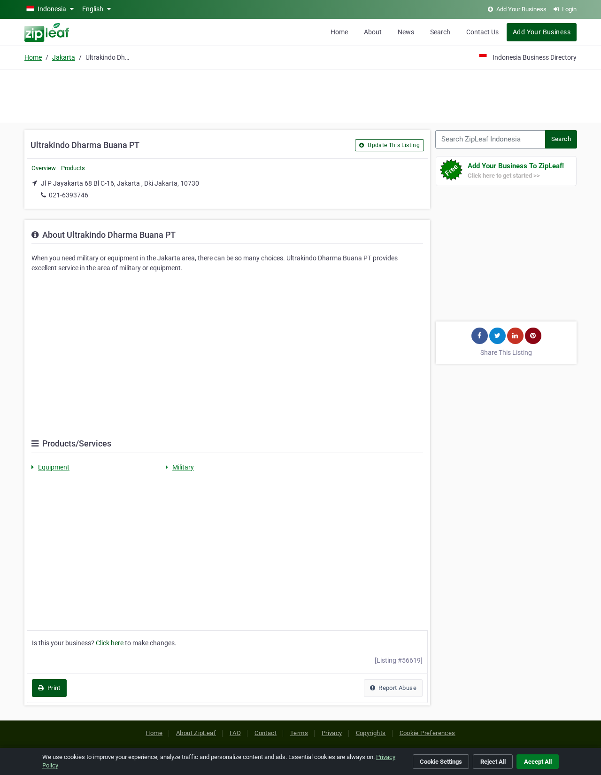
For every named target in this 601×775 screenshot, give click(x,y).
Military (183, 467)
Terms (299, 732)
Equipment (53, 467)
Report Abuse (396, 687)
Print (53, 687)
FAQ (235, 732)
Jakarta (63, 57)
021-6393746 (68, 195)
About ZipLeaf (196, 732)
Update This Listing (393, 145)
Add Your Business (541, 32)
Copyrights (371, 732)
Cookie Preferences (427, 732)
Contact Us (482, 32)
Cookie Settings (441, 761)
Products (73, 168)
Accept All (538, 761)
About (373, 32)
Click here (109, 643)
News (406, 32)
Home (339, 32)
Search (440, 32)
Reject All (493, 761)
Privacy (332, 732)
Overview (43, 168)
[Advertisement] (300, 95)
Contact (265, 732)
